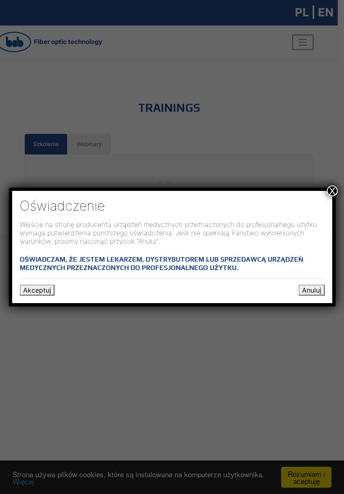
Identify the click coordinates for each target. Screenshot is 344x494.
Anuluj (311, 290)
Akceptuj (37, 290)
